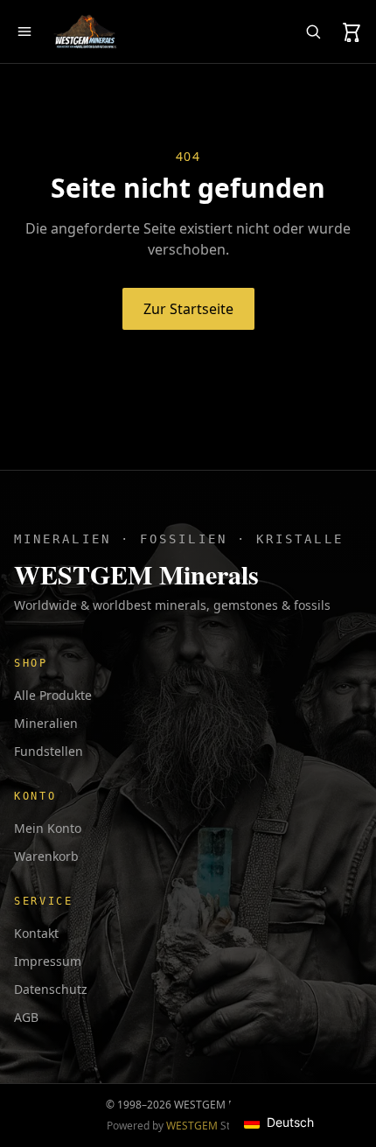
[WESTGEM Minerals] (84, 31)
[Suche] (313, 31)
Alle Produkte (53, 695)
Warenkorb (46, 856)
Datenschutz (50, 989)
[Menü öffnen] (24, 31)
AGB (26, 1017)
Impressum (47, 961)
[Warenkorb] (351, 31)
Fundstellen (48, 751)
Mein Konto (47, 828)
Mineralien (46, 723)
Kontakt (36, 933)
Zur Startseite (188, 308)
